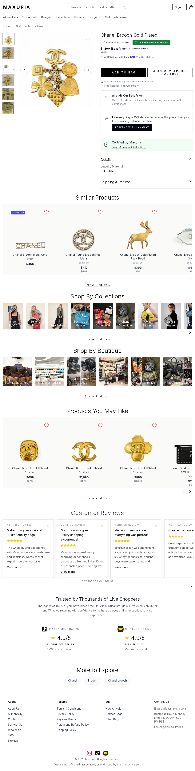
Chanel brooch (117, 680)
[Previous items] (183, 278)
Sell (107, 17)
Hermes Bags (113, 713)
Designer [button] (47, 17)
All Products (10, 17)
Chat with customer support (153, 42)
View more (14, 567)
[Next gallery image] (88, 70)
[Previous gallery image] (24, 70)
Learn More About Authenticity (129, 147)
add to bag (124, 72)
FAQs (11, 735)
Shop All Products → (97, 284)
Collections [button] (63, 17)
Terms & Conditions (69, 708)
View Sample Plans (145, 57)
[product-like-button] (88, 38)
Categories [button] (94, 17)
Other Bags (112, 719)
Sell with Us (15, 724)
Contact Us (15, 719)
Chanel (39, 26)
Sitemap (13, 740)
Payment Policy (66, 719)
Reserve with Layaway (132, 127)
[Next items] (190, 278)
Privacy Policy (65, 713)
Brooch (92, 680)
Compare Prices (139, 48)
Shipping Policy (66, 730)
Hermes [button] (79, 17)
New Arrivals (29, 17)
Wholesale (120, 17)
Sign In (179, 7)
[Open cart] (191, 7)
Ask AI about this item (117, 42)
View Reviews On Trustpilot (97, 580)
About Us (13, 708)
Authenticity (15, 713)
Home (6, 26)
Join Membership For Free (170, 72)
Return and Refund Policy (73, 724)
